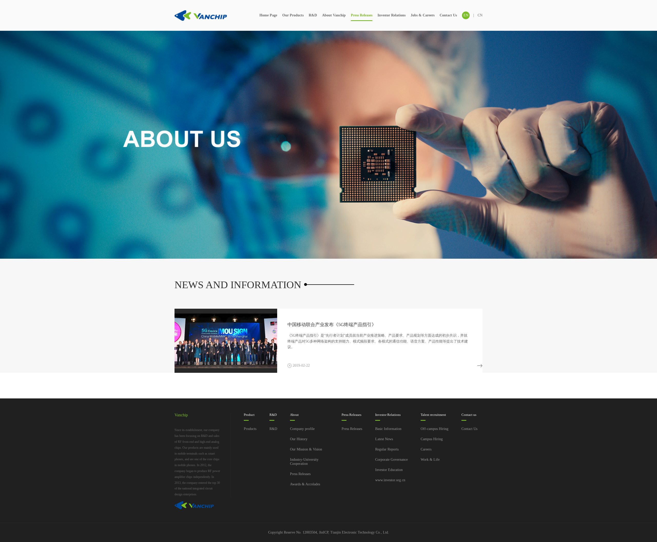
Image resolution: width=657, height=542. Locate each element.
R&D (313, 15)
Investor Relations (391, 15)
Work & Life (430, 459)
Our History (298, 439)
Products (250, 429)
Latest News (384, 439)
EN (465, 15)
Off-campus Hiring (434, 429)
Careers (426, 449)
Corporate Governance (391, 459)
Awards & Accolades (305, 484)
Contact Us (448, 15)
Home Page (268, 15)
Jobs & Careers (422, 15)
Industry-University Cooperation (304, 462)
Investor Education (389, 470)
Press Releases (361, 15)
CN (480, 15)
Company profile (302, 429)
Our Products (293, 15)
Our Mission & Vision (306, 449)
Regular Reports (387, 449)
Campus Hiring (432, 439)
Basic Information (388, 429)
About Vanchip (334, 15)
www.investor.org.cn (390, 480)
